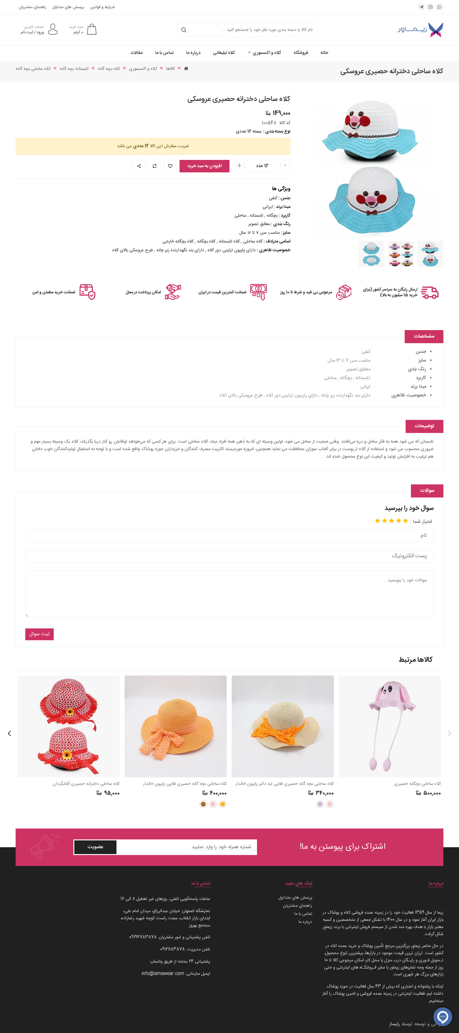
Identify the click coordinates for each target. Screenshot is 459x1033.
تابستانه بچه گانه (74, 69)
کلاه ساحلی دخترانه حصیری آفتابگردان (86, 784)
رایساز (394, 1024)
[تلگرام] (421, 7)
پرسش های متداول (68, 7)
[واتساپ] (439, 7)
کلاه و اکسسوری (266, 53)
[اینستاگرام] (430, 7)
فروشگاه (301, 53)
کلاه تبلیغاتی (224, 53)
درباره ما (193, 53)
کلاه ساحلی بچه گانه (33, 69)
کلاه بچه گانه (109, 69)
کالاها (170, 69)
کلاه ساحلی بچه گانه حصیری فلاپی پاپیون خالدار (185, 784)
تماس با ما (164, 53)
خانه (324, 53)
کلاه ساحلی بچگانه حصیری (417, 784)
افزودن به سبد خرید (204, 166)
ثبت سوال (39, 634)
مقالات (137, 53)
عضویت (95, 847)
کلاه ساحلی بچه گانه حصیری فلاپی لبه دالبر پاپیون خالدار (284, 784)
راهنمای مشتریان (32, 7)
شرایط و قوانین (102, 7)
